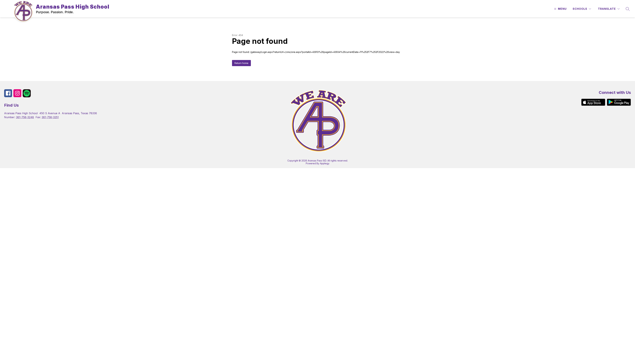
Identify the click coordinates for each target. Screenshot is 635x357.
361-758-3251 (50, 117)
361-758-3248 (25, 117)
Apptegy (324, 163)
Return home (241, 63)
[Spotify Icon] (27, 96)
